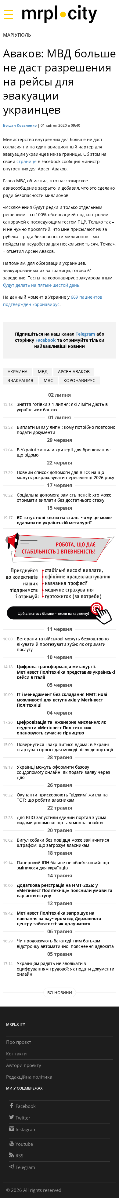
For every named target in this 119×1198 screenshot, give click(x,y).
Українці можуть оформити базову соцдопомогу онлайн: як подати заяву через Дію (63, 772)
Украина (17, 371)
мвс (48, 380)
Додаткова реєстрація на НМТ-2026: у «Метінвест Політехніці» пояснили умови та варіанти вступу (64, 890)
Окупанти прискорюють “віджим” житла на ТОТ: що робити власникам (62, 797)
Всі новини (59, 992)
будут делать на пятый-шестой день (41, 285)
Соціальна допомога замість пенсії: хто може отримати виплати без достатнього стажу (64, 497)
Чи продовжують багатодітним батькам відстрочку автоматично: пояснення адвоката (65, 943)
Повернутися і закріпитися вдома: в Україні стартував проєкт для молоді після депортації (65, 747)
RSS (19, 1155)
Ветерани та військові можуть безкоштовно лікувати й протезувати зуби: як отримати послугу (63, 644)
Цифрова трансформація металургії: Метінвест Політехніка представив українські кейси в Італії (66, 671)
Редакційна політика (29, 1077)
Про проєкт (18, 1042)
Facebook (45, 340)
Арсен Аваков (74, 371)
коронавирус (79, 380)
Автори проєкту (23, 1065)
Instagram (26, 1129)
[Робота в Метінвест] (59, 578)
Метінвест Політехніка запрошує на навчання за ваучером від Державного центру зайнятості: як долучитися (59, 918)
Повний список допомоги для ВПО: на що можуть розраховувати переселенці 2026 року (65, 475)
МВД (43, 371)
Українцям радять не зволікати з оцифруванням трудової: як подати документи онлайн (65, 968)
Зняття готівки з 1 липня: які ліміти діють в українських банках (62, 407)
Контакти (16, 1054)
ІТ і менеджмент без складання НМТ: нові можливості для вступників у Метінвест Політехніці (62, 699)
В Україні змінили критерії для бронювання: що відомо (64, 452)
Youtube (24, 1144)
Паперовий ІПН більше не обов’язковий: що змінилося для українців (63, 865)
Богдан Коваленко (20, 125)
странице (26, 161)
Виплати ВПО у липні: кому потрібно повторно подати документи (66, 429)
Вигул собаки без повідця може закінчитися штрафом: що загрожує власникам (63, 842)
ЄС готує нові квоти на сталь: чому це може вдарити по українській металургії (64, 520)
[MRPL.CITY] (59, 14)
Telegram (85, 334)
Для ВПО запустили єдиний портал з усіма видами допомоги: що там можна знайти (61, 820)
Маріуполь (17, 35)
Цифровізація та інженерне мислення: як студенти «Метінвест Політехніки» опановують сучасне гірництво (61, 727)
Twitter (23, 1118)
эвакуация (20, 380)
